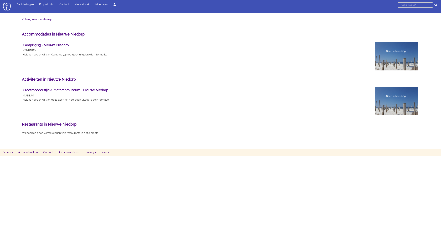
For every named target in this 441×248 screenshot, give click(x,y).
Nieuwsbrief (82, 4)
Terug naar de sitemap (38, 19)
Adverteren (101, 4)
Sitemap (8, 152)
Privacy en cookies (97, 152)
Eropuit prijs (46, 4)
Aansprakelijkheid (69, 152)
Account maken (28, 152)
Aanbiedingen (25, 4)
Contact (64, 4)
